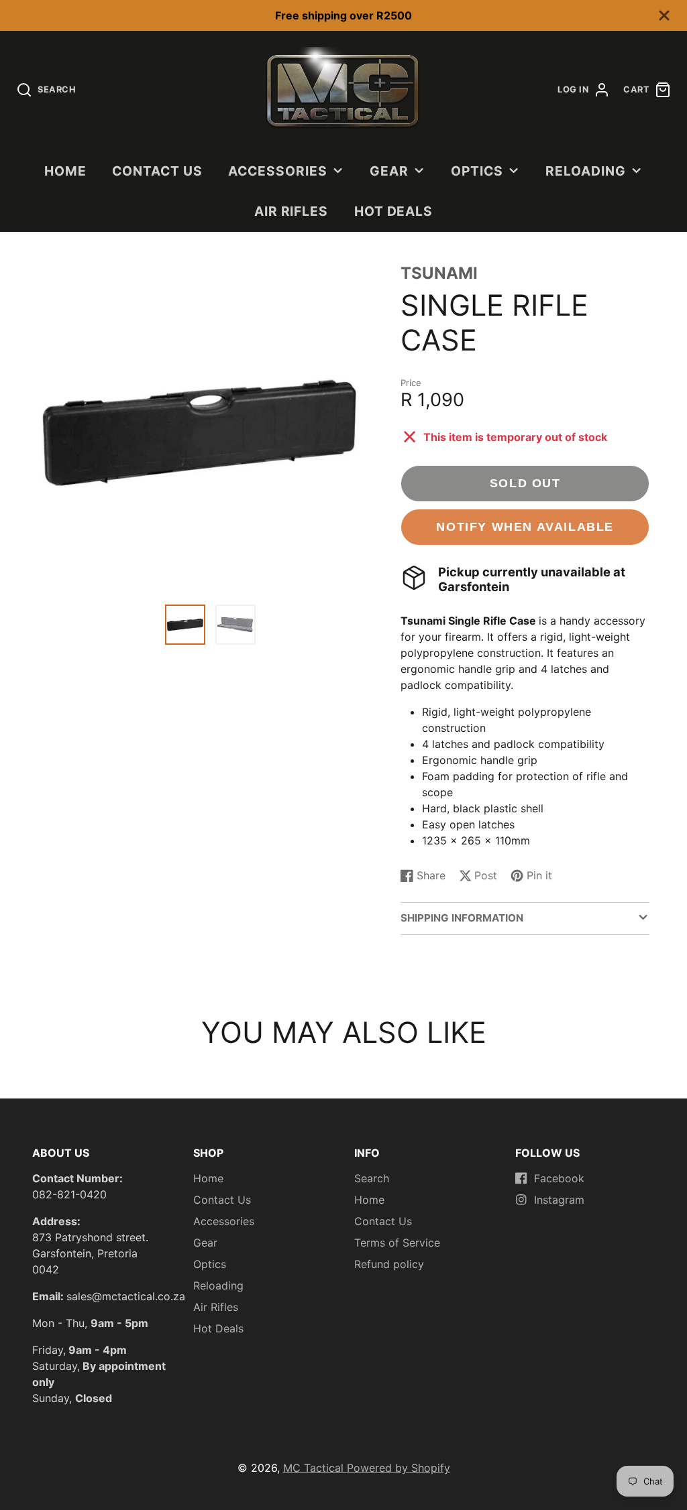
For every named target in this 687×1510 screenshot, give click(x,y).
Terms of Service (397, 1242)
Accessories (277, 171)
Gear (389, 171)
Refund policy (389, 1264)
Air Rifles (291, 211)
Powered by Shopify (398, 1467)
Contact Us (157, 171)
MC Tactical (315, 1467)
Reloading (585, 171)
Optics (477, 171)
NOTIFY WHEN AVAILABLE (525, 526)
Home (65, 171)
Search (371, 1178)
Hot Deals (393, 211)
